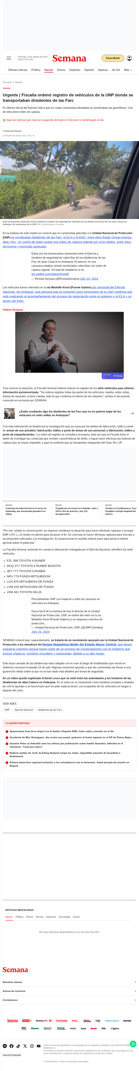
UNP (7, 709)
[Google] (5, 1046)
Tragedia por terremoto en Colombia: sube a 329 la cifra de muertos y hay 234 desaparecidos (76, 511)
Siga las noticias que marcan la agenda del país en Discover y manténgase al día (55, 120)
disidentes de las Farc (50, 709)
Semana (7, 82)
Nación (19, 82)
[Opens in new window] (11, 1046)
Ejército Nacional (24, 709)
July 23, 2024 (89, 278)
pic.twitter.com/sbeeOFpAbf (50, 274)
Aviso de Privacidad (15, 1055)
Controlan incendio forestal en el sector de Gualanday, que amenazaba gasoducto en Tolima (26, 511)
